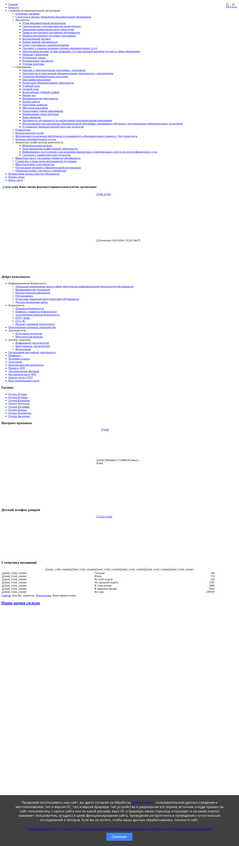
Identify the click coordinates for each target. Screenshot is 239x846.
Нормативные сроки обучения (40, 114)
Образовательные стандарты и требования (40, 170)
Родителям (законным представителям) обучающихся (47, 299)
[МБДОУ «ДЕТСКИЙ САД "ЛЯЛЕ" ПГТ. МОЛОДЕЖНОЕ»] (119, 443)
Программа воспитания (36, 79)
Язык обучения (31, 117)
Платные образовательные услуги (35, 139)
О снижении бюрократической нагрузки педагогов (53, 126)
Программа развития (34, 104)
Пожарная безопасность (29, 308)
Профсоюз (14, 355)
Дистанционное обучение (23, 371)
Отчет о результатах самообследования (45, 45)
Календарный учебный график (40, 92)
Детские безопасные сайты (31, 302)
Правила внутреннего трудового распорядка (49, 35)
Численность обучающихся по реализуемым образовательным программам (67, 120)
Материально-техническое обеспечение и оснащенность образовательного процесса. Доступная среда (76, 136)
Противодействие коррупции (26, 364)
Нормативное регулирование (32, 289)
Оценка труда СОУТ (20, 377)
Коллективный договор (36, 38)
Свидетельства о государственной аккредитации (51, 26)
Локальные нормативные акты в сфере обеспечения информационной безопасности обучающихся (74, 286)
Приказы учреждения (35, 54)
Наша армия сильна (20, 603)
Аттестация (15, 361)
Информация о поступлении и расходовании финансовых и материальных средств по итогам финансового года (89, 151)
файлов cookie (143, 802)
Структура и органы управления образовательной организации (53, 16)
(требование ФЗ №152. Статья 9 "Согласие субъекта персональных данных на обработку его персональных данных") (119, 829)
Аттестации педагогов (28, 333)
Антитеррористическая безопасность (37, 314)
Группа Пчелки (17, 409)
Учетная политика (33, 63)
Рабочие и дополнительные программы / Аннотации (54, 70)
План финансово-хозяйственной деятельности (50, 148)
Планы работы (31, 101)
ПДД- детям (22, 317)
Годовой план (30, 89)
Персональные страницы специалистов (32, 327)
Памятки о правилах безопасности (36, 311)
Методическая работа (35, 107)
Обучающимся (24, 295)
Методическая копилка (29, 336)
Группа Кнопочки (19, 400)
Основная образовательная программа (45, 76)
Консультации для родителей (32, 346)
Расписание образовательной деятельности (48, 82)
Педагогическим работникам (32, 292)
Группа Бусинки (18, 397)
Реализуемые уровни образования (42, 111)
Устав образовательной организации (44, 23)
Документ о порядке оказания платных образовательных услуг (60, 48)
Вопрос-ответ (16, 176)
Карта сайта (15, 180)
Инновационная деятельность (40, 98)
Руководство (22, 129)
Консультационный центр (23, 380)
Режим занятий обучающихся (40, 41)
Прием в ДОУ (16, 368)
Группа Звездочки (19, 416)
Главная (13, 4)
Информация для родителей (32, 342)
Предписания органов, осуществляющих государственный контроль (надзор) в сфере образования (81, 51)
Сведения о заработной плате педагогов (46, 154)
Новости (13, 7)
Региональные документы (38, 60)
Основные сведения (27, 13)
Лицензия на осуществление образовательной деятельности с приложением (67, 73)
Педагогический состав (29, 132)
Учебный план (31, 85)
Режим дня (28, 95)
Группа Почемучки (19, 413)
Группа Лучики (17, 394)
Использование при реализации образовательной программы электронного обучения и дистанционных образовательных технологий (102, 123)
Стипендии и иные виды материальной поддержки (46, 161)
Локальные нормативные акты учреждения (48, 29)
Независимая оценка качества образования (33, 173)
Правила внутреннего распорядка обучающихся (51, 32)
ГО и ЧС (20, 320)
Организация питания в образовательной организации (48, 167)
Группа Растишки (19, 406)
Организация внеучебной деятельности (32, 352)
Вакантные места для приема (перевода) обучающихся (47, 158)
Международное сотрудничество (35, 164)
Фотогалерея (23, 349)
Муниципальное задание (37, 145)
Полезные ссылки (19, 358)
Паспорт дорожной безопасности (35, 324)
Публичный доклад (34, 57)
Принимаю (119, 837)
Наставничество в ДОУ (22, 374)
